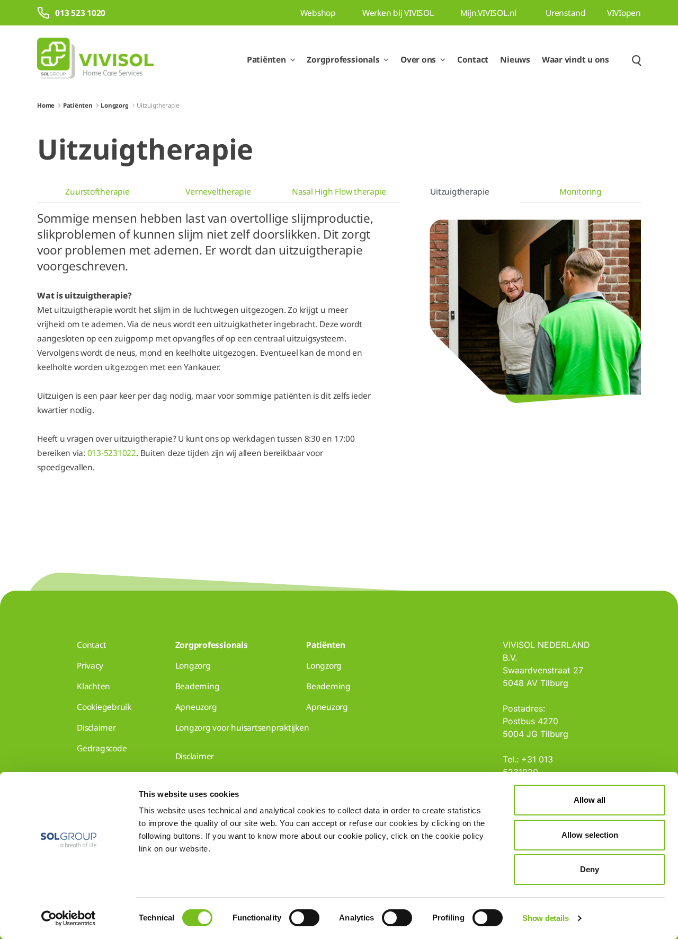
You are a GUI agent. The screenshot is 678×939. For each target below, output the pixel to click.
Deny (589, 869)
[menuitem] (97, 191)
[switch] (304, 917)
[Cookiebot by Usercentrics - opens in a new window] (68, 918)
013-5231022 (111, 453)
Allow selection (589, 834)
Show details (545, 918)
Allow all (589, 799)
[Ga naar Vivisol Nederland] (95, 60)
